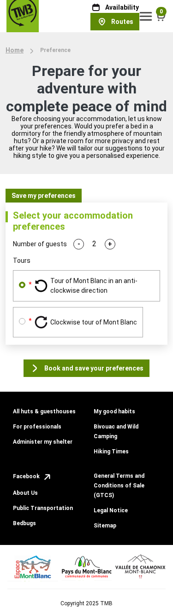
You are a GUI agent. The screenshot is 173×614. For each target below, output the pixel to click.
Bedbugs (24, 523)
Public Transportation (43, 508)
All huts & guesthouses (44, 411)
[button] (146, 16)
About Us (25, 493)
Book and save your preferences (93, 368)
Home (15, 50)
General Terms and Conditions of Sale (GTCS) (119, 485)
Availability (122, 7)
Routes (122, 21)
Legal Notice (111, 510)
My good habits (114, 411)
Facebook (27, 476)
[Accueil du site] (22, 15)
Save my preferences (44, 195)
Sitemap (105, 525)
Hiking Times (111, 451)
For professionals (37, 426)
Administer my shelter (42, 442)
